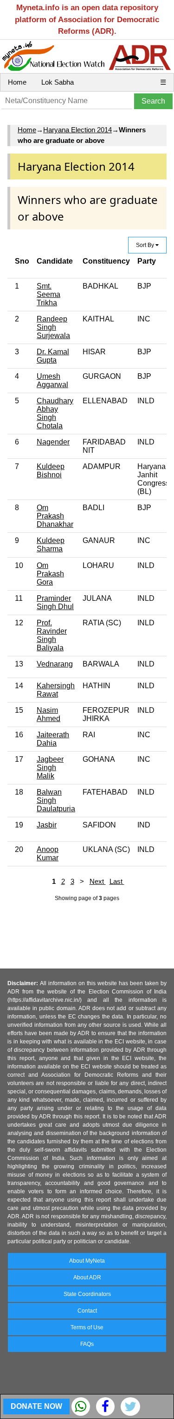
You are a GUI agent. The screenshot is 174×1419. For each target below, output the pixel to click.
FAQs (87, 1344)
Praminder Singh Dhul (55, 602)
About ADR (87, 1277)
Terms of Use (87, 1327)
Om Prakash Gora (50, 573)
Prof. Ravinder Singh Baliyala (52, 635)
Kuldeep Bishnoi (50, 471)
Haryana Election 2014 (77, 130)
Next (98, 881)
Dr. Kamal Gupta (53, 356)
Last (117, 881)
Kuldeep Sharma (50, 545)
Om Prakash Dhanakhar (55, 516)
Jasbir (47, 825)
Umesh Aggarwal (52, 380)
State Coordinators (87, 1294)
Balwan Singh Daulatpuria (56, 800)
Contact (87, 1311)
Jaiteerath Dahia (53, 739)
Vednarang (55, 664)
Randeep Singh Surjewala (53, 327)
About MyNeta (87, 1261)
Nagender (53, 442)
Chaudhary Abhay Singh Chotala (55, 413)
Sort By (145, 245)
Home (17, 82)
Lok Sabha (57, 82)
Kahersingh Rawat (56, 690)
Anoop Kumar (47, 853)
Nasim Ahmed (48, 714)
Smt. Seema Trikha (48, 294)
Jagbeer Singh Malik (50, 767)
